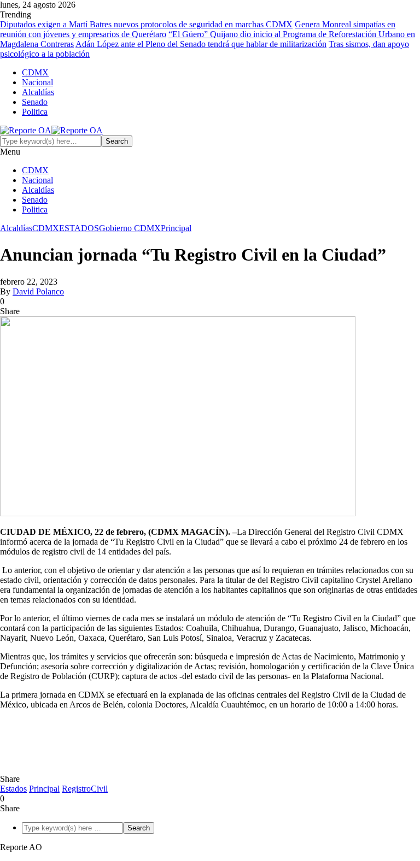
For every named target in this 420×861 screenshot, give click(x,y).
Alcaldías (38, 92)
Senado (35, 102)
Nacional (37, 82)
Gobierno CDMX (130, 228)
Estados (13, 788)
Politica (35, 111)
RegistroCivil (85, 788)
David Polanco (38, 291)
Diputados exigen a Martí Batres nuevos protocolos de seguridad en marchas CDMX (146, 24)
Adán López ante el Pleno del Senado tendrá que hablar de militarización (200, 44)
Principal (176, 228)
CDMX (35, 72)
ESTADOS (79, 228)
